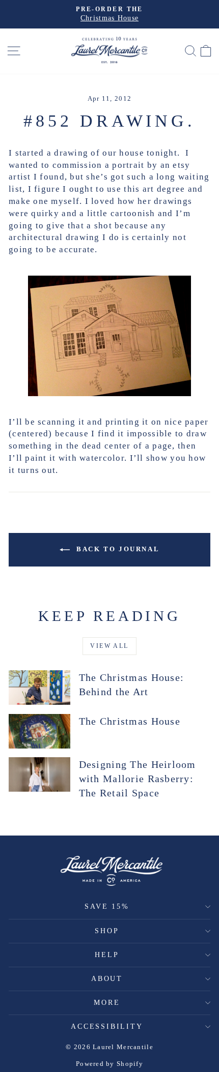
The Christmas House (129, 721)
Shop (107, 931)
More (107, 1002)
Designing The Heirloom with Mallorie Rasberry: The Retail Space (137, 778)
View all (109, 645)
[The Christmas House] (39, 731)
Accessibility (107, 1026)
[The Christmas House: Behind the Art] (39, 687)
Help (107, 955)
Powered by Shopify (109, 1063)
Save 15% (107, 906)
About (107, 978)
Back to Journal (117, 549)
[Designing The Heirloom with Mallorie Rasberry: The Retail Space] (39, 774)
